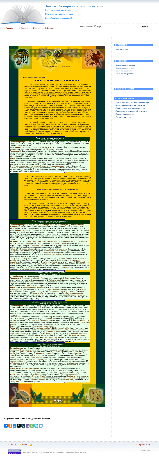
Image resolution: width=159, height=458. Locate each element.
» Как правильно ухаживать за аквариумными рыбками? (133, 102)
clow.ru (149, 450)
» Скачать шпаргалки (124, 73)
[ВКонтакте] (6, 426)
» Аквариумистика (123, 117)
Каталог (36, 28)
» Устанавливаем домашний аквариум (131, 111)
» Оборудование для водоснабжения (130, 108)
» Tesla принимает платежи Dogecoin (130, 105)
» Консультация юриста (125, 65)
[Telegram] (41, 426)
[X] (19, 426)
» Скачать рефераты (123, 70)
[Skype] (36, 426)
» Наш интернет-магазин (125, 114)
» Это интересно (121, 49)
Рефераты (49, 28)
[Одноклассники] (10, 426)
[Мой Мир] (14, 426)
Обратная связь (144, 444)
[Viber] (28, 426)
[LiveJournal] (23, 426)
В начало (24, 28)
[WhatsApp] (32, 426)
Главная (9, 28)
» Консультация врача (124, 67)
